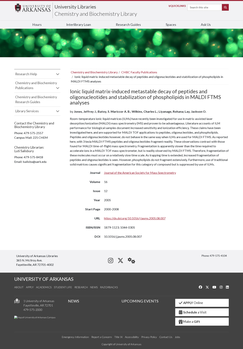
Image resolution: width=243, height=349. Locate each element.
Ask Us (206, 25)
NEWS (73, 301)
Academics (43, 287)
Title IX (118, 337)
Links (178, 5)
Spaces (171, 25)
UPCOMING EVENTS (140, 301)
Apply (30, 287)
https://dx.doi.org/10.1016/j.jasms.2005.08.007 (135, 218)
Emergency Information (75, 337)
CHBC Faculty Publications (139, 72)
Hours (37, 25)
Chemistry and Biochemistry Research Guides (36, 99)
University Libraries (75, 6)
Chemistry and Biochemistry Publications (36, 85)
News (94, 287)
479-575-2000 (32, 309)
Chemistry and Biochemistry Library (95, 13)
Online (193, 303)
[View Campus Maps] (17, 302)
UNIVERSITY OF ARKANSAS (43, 279)
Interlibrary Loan (78, 25)
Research (81, 287)
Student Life (63, 287)
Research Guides (128, 25)
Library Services (27, 111)
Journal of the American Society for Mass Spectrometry (140, 172)
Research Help (26, 74)
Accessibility (132, 337)
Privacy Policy (149, 337)
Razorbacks (109, 287)
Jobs (177, 337)
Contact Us (165, 337)
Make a (191, 322)
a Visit (195, 312)
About (19, 287)
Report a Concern (101, 337)
